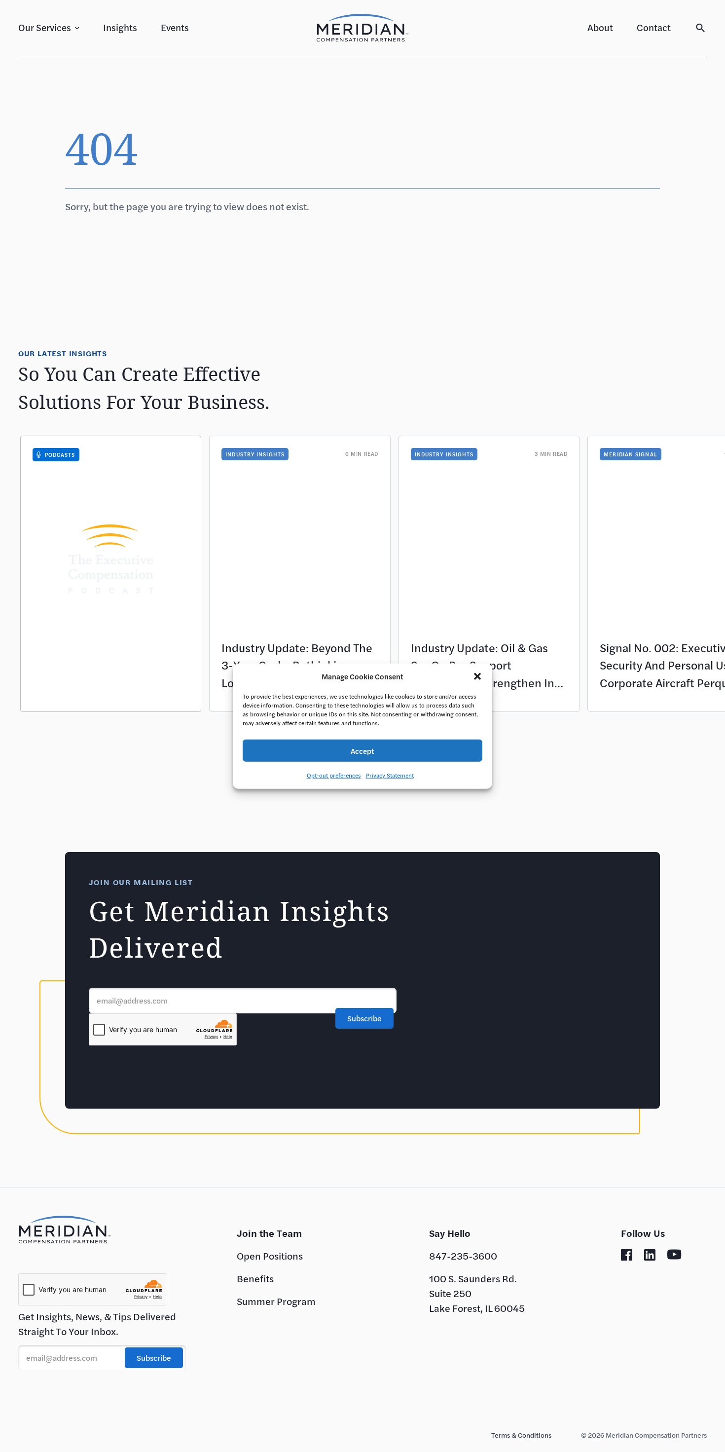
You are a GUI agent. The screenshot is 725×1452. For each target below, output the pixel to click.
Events (175, 27)
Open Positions (270, 1256)
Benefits (255, 1278)
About (600, 27)
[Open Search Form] (700, 28)
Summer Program (276, 1301)
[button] (477, 676)
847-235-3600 (463, 1256)
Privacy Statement (390, 775)
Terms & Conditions (521, 1435)
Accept (362, 750)
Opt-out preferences (334, 775)
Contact (654, 27)
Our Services (44, 27)
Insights (120, 27)
